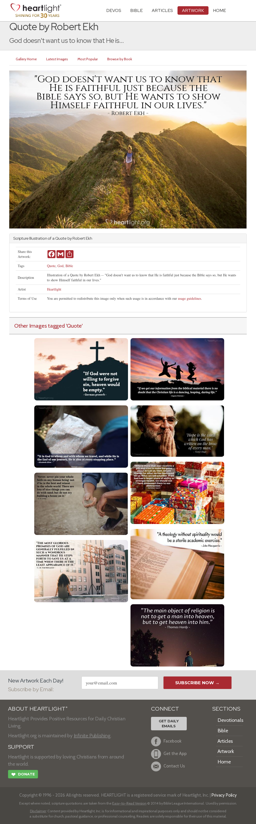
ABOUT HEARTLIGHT (38, 708)
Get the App (175, 753)
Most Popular (88, 59)
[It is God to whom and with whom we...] (81, 436)
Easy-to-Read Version (129, 803)
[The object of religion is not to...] (177, 634)
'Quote (74, 325)
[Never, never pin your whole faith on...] (81, 503)
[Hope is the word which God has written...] (177, 430)
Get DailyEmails (169, 723)
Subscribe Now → (197, 682)
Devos (113, 10)
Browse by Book (119, 59)
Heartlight (54, 289)
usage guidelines (189, 298)
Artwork (193, 10)
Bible (136, 10)
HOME (219, 10)
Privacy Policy (224, 795)
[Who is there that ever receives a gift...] (177, 492)
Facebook (173, 741)
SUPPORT (21, 746)
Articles (162, 10)
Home (224, 762)
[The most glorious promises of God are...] (81, 570)
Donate (23, 774)
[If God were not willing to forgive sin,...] (81, 368)
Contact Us (174, 766)
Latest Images (57, 59)
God (61, 265)
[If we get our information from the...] (177, 368)
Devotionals (230, 720)
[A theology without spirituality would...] (177, 563)
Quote (51, 265)
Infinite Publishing (92, 736)
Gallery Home (26, 59)
